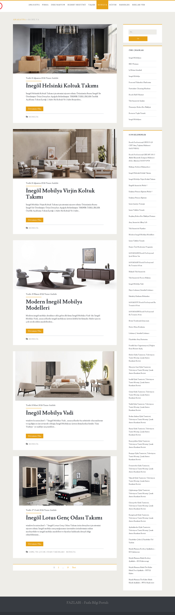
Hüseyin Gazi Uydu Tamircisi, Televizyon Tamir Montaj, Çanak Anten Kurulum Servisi (141, 370)
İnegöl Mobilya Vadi (65, 376)
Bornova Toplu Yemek (137, 113)
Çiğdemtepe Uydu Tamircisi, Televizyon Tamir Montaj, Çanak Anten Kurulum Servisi (141, 493)
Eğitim (113, 5)
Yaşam (91, 5)
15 (68, 567)
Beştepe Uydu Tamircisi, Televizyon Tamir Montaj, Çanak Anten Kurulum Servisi (142, 456)
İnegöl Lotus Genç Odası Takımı (65, 481)
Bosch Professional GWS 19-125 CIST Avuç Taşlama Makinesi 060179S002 (141, 145)
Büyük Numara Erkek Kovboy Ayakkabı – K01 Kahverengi (140, 559)
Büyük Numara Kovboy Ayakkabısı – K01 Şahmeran (142, 550)
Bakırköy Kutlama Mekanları (139, 296)
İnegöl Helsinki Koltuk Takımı (65, 48)
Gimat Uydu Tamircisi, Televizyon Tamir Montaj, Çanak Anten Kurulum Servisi (141, 395)
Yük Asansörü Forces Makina (140, 278)
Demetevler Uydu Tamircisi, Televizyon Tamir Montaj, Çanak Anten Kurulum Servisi (141, 469)
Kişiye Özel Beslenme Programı (141, 247)
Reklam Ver (138, 5)
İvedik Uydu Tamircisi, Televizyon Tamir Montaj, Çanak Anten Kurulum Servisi (141, 382)
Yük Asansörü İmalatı (137, 101)
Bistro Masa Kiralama (137, 327)
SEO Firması (133, 64)
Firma (45, 5)
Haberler (124, 5)
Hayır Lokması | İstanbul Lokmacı (141, 290)
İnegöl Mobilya (134, 76)
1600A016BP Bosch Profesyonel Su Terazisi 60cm (141, 264)
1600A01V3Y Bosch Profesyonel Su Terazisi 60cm (142, 304)
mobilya (33, 117)
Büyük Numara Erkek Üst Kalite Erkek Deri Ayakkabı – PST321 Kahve (140, 570)
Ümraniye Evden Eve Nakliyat (140, 107)
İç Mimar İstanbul (135, 70)
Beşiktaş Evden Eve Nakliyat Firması (142, 216)
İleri (74, 567)
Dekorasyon (58, 5)
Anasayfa (19, 19)
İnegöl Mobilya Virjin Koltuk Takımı (65, 153)
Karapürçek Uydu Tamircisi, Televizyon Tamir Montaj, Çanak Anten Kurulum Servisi (141, 518)
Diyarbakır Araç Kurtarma (138, 339)
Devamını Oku (35, 109)
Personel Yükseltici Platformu (140, 82)
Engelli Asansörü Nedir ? (138, 186)
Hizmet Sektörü (77, 5)
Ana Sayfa (34, 5)
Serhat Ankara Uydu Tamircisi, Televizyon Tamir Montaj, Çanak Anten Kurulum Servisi (141, 419)
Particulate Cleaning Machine (140, 89)
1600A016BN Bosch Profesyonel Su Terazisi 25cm (141, 313)
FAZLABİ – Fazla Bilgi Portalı (87, 603)
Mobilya (102, 5)
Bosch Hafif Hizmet (136, 95)
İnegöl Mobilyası (135, 58)
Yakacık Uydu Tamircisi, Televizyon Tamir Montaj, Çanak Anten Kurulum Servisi (142, 481)
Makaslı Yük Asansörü (137, 272)
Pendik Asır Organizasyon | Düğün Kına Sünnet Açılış (142, 347)
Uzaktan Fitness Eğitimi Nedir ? (140, 192)
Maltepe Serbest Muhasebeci (139, 167)
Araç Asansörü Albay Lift (138, 222)
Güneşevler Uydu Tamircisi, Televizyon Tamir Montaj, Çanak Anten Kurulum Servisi (141, 506)
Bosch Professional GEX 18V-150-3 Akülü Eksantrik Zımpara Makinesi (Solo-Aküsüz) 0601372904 (142, 158)
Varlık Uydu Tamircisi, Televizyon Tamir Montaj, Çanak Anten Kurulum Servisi (141, 407)
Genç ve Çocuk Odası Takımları (47, 552)
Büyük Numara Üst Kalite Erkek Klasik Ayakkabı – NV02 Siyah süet (141, 581)
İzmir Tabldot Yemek (136, 210)
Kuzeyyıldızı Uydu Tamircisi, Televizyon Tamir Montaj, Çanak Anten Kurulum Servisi (141, 444)
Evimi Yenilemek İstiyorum (139, 321)
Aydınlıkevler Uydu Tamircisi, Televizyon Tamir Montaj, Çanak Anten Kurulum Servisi (141, 530)
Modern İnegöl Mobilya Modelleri (65, 265)
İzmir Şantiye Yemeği (137, 204)
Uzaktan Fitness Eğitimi (138, 198)
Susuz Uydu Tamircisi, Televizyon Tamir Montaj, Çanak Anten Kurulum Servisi (141, 432)
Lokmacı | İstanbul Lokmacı (139, 333)
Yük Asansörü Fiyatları (137, 229)
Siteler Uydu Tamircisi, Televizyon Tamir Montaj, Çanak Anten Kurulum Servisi (141, 358)
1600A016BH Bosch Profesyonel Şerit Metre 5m (141, 254)
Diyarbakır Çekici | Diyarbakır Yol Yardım (141, 541)
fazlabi (55, 78)
